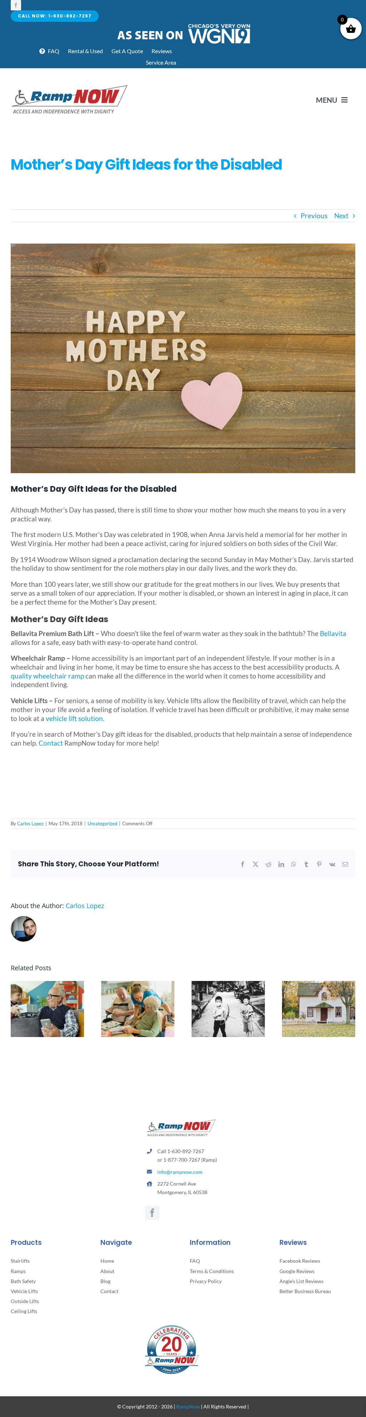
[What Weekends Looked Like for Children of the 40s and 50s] (228, 985)
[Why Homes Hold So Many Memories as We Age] (318, 985)
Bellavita (333, 633)
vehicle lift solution (74, 718)
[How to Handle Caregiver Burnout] (137, 985)
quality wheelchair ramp (47, 676)
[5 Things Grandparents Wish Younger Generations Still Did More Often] (47, 985)
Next (341, 215)
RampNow (188, 1406)
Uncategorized (102, 823)
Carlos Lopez (30, 823)
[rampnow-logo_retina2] (70, 86)
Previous (314, 215)
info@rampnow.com (180, 1172)
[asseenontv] (183, 25)
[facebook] (16, 5)
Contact (51, 743)
